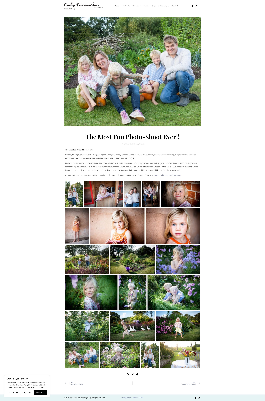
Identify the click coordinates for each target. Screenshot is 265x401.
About (146, 6)
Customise (13, 392)
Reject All (27, 392)
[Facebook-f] (193, 6)
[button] (128, 374)
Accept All (40, 392)
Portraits (126, 6)
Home (117, 6)
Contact (175, 6)
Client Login (164, 6)
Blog (153, 6)
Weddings (136, 6)
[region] (27, 386)
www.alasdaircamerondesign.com (167, 175)
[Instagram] (196, 6)
